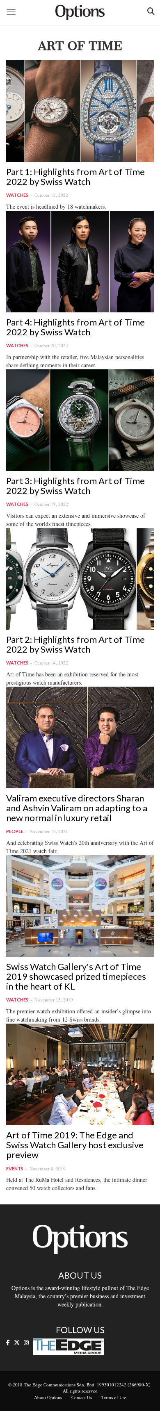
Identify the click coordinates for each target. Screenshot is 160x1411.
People (14, 831)
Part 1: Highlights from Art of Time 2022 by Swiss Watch (75, 176)
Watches (17, 195)
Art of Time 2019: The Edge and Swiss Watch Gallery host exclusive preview (75, 1144)
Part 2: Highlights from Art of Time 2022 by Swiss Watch (75, 644)
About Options (48, 1397)
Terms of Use (113, 1397)
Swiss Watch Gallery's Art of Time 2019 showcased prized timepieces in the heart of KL (76, 976)
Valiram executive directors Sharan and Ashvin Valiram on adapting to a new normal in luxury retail (76, 807)
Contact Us (81, 1397)
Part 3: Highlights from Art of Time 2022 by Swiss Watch (75, 485)
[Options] (80, 12)
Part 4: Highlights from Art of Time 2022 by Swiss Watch (75, 326)
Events (14, 1168)
